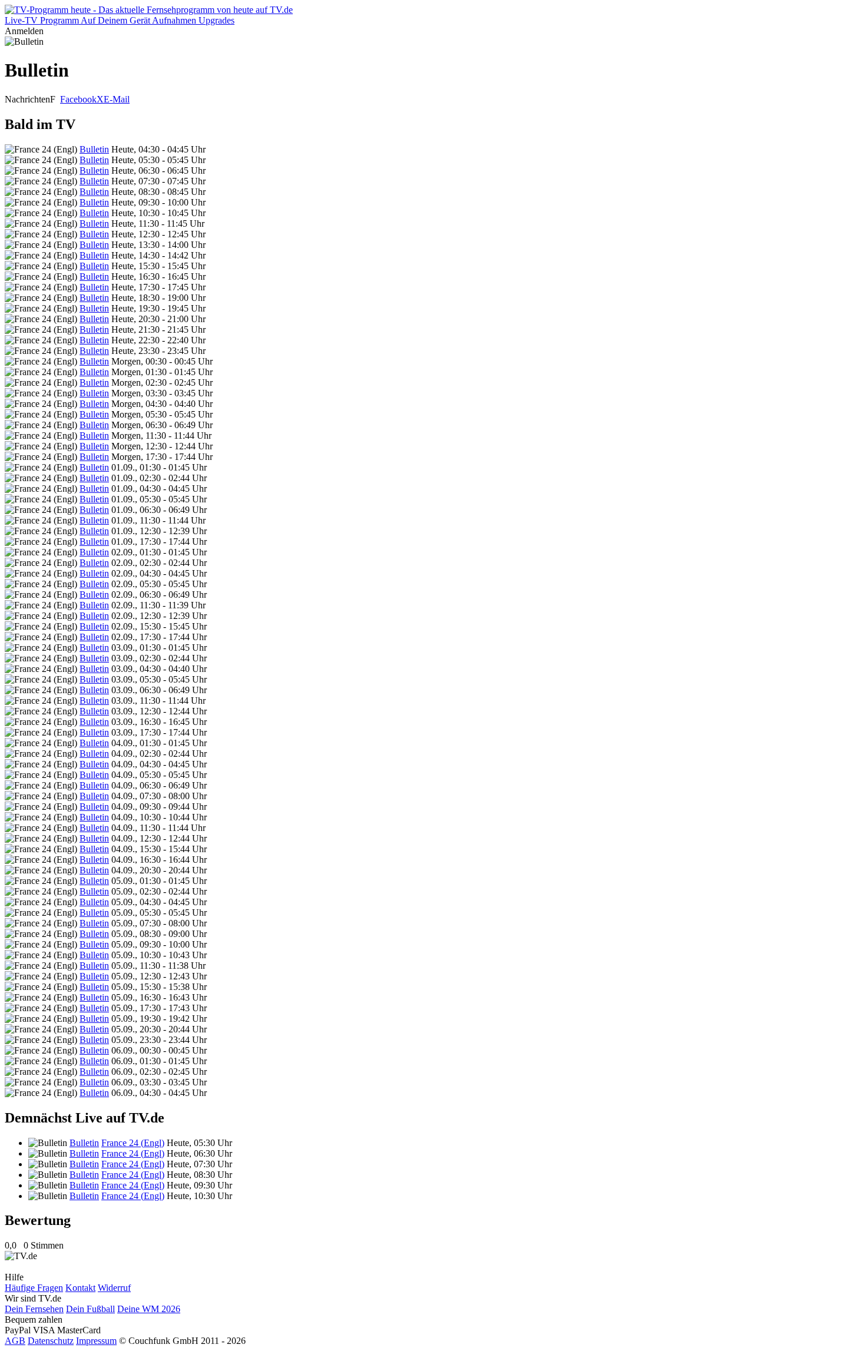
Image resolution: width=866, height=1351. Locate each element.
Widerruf (114, 1288)
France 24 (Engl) (132, 1143)
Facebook (78, 99)
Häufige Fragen (34, 1288)
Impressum (96, 1341)
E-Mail (117, 99)
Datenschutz (51, 1341)
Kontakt (80, 1288)
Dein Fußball (90, 1309)
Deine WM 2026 (148, 1309)
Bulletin (94, 149)
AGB (15, 1341)
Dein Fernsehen (34, 1309)
